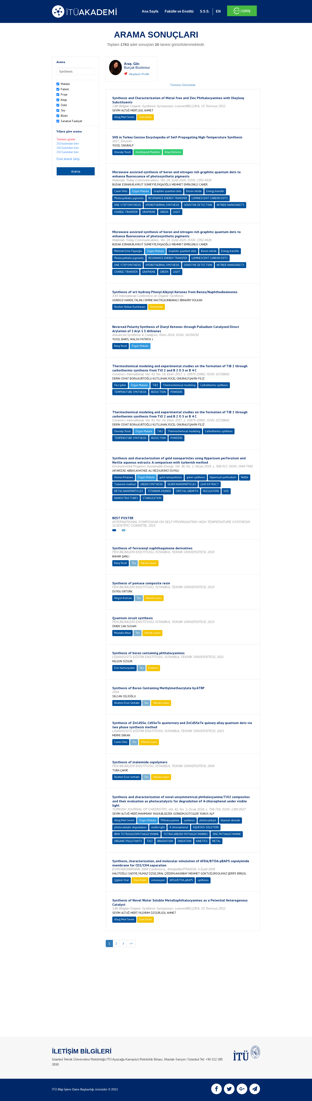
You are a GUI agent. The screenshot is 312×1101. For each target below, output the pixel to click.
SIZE (226, 491)
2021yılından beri (67, 152)
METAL (216, 841)
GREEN (164, 212)
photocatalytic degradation (130, 827)
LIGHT (176, 212)
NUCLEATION (211, 491)
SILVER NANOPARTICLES (181, 484)
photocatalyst (208, 820)
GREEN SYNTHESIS (151, 484)
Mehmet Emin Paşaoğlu (128, 251)
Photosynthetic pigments (129, 198)
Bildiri (64, 116)
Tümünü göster (66, 139)
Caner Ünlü (120, 191)
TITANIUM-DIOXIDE (159, 491)
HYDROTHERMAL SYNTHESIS (162, 205)
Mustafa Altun (122, 633)
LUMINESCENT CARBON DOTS (210, 198)
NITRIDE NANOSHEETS (230, 205)
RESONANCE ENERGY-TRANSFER (167, 198)
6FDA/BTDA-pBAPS (181, 880)
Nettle (244, 477)
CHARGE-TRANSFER (126, 212)
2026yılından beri (67, 143)
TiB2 (155, 385)
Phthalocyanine (170, 820)
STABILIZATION (152, 498)
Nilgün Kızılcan (123, 598)
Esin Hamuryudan (124, 668)
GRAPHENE (148, 212)
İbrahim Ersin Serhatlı (126, 703)
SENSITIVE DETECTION (198, 205)
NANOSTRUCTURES (126, 498)
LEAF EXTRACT (210, 484)
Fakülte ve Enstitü (179, 11)
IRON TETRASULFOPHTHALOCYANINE (136, 834)
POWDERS (176, 392)
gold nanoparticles (170, 477)
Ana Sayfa (150, 11)
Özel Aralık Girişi (68, 159)
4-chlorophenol (178, 827)
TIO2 (150, 841)
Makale (65, 84)
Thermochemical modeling (179, 385)
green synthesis (196, 477)
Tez (63, 110)
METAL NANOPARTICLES (128, 491)
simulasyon (158, 880)
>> (131, 943)
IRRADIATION (165, 841)
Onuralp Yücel (122, 152)
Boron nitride (194, 191)
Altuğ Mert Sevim (124, 117)
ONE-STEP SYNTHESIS (127, 205)
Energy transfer (215, 191)
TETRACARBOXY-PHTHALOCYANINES (185, 834)
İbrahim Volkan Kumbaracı (129, 307)
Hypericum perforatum (223, 477)
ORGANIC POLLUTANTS (128, 841)
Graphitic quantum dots (167, 191)
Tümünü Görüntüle (182, 85)
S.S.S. (204, 11)
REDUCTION (158, 392)
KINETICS (202, 841)
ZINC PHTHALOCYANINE (226, 834)
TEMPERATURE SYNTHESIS (130, 392)
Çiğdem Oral (121, 880)
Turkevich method (125, 484)
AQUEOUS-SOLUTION (206, 827)
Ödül (64, 105)
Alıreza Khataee (123, 477)
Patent (65, 89)
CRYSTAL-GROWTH (187, 491)
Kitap (64, 100)
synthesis (189, 820)
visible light (158, 827)
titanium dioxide (230, 820)
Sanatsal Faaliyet (71, 121)
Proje (64, 94)
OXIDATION (184, 841)
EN (218, 11)
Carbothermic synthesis (214, 385)
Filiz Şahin (120, 385)
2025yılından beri (67, 148)
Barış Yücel (120, 346)
